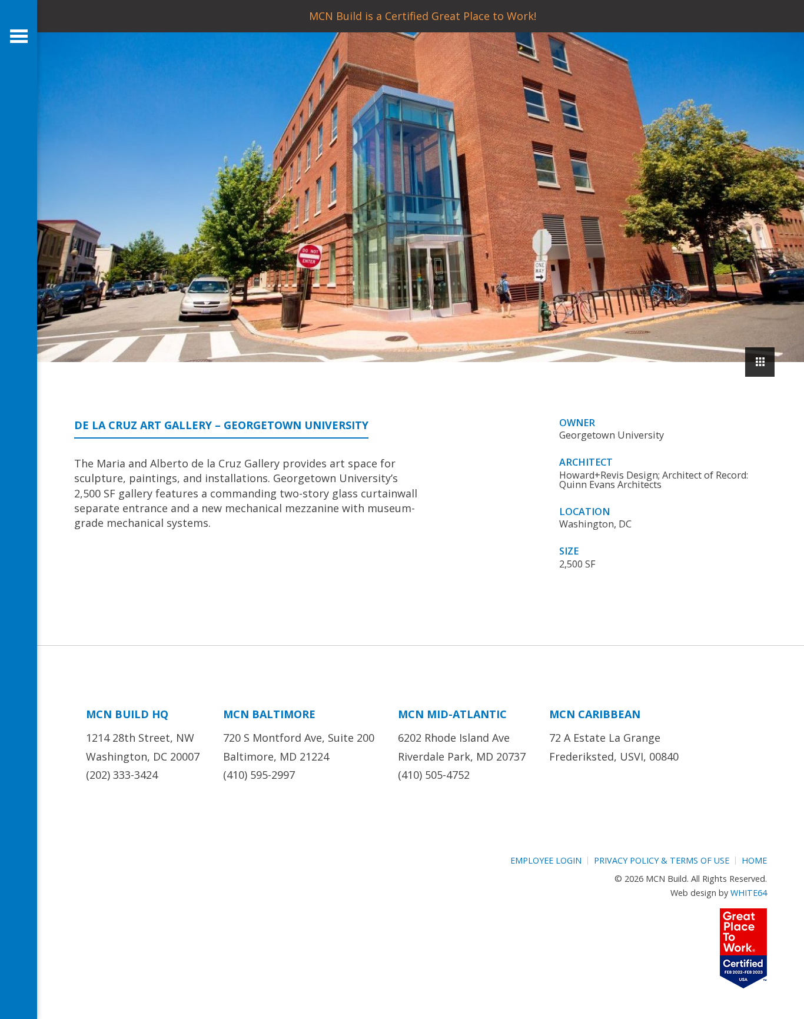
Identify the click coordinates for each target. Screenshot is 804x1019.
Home (754, 860)
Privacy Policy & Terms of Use (661, 860)
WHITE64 (748, 892)
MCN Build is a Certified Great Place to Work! (422, 16)
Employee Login (546, 860)
